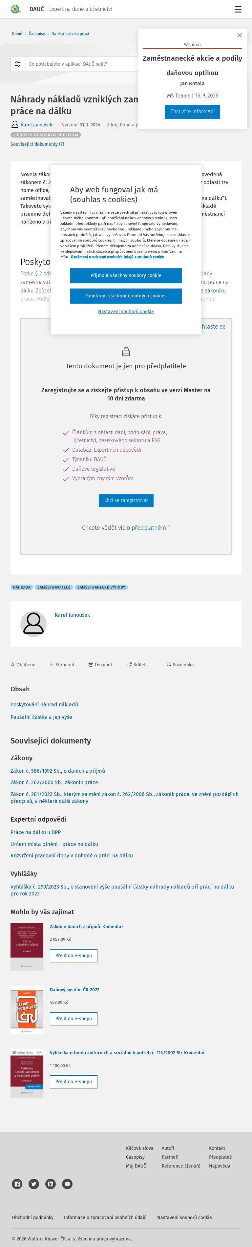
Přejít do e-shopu (73, 955)
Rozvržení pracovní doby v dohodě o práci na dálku (71, 855)
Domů (17, 34)
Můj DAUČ (136, 1166)
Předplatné (220, 1157)
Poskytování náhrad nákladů (44, 704)
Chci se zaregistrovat (126, 500)
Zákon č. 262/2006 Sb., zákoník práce (54, 782)
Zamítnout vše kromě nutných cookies (126, 296)
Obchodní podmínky (32, 1217)
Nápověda (219, 1166)
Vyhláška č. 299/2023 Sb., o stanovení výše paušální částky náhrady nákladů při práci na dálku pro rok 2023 (122, 890)
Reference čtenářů (181, 1166)
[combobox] (126, 64)
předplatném (150, 527)
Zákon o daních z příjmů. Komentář (86, 927)
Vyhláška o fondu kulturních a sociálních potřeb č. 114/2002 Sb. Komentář (127, 1053)
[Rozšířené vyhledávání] (17, 64)
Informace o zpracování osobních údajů (105, 1217)
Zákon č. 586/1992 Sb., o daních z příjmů (57, 771)
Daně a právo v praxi (70, 34)
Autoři (168, 1148)
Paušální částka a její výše (41, 717)
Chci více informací (192, 111)
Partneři (170, 1157)
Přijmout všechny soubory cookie (126, 275)
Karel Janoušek (36, 125)
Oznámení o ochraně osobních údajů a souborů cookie (117, 257)
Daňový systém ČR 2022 (74, 990)
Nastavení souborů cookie (184, 1217)
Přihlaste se (210, 326)
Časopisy (37, 34)
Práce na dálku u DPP (35, 832)
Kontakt (217, 1148)
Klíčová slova (140, 1148)
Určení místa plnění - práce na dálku (54, 844)
